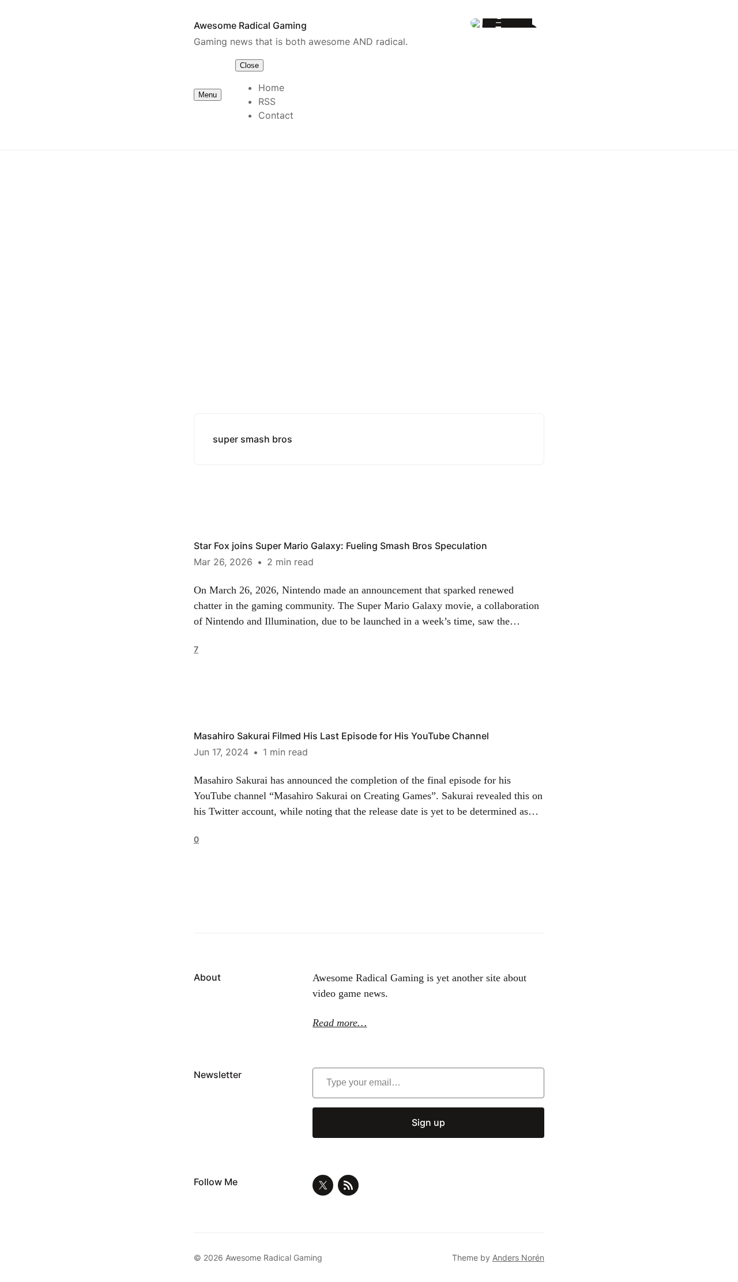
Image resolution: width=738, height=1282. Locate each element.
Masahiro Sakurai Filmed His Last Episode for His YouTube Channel (341, 736)
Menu (207, 94)
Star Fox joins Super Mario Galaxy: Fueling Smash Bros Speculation (340, 545)
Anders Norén (518, 1257)
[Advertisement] (369, 245)
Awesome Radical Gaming (250, 25)
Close (249, 65)
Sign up (428, 1122)
